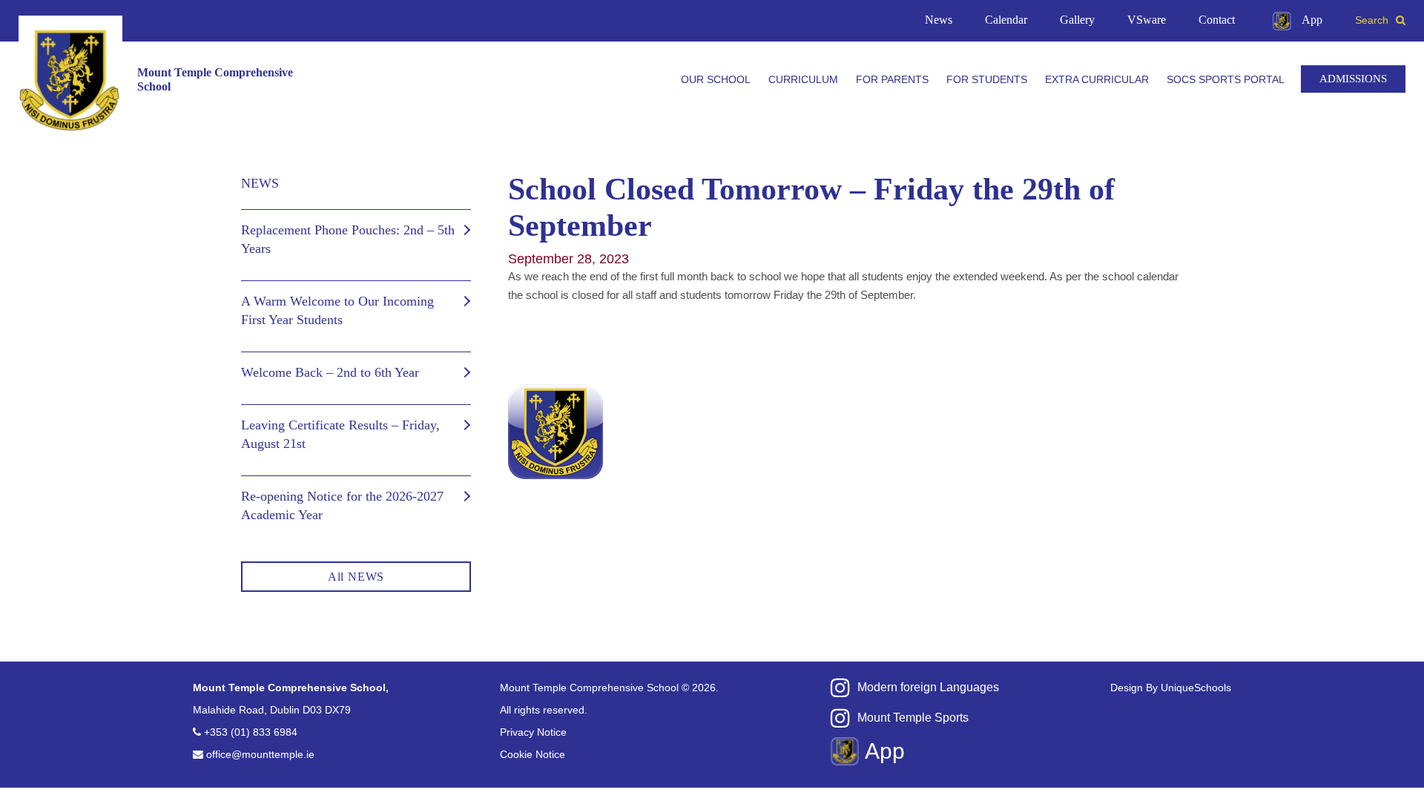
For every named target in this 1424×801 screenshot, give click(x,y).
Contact (1217, 19)
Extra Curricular (1097, 79)
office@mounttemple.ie (260, 754)
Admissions (1353, 79)
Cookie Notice (532, 754)
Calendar (1006, 19)
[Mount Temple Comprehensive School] (70, 80)
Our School (716, 79)
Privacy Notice (533, 732)
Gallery (1077, 19)
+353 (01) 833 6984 (250, 732)
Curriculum (803, 79)
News (938, 19)
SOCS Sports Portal (1226, 79)
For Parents (892, 79)
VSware (1146, 19)
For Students (986, 79)
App (1312, 19)
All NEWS (356, 576)
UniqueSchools (1196, 687)
